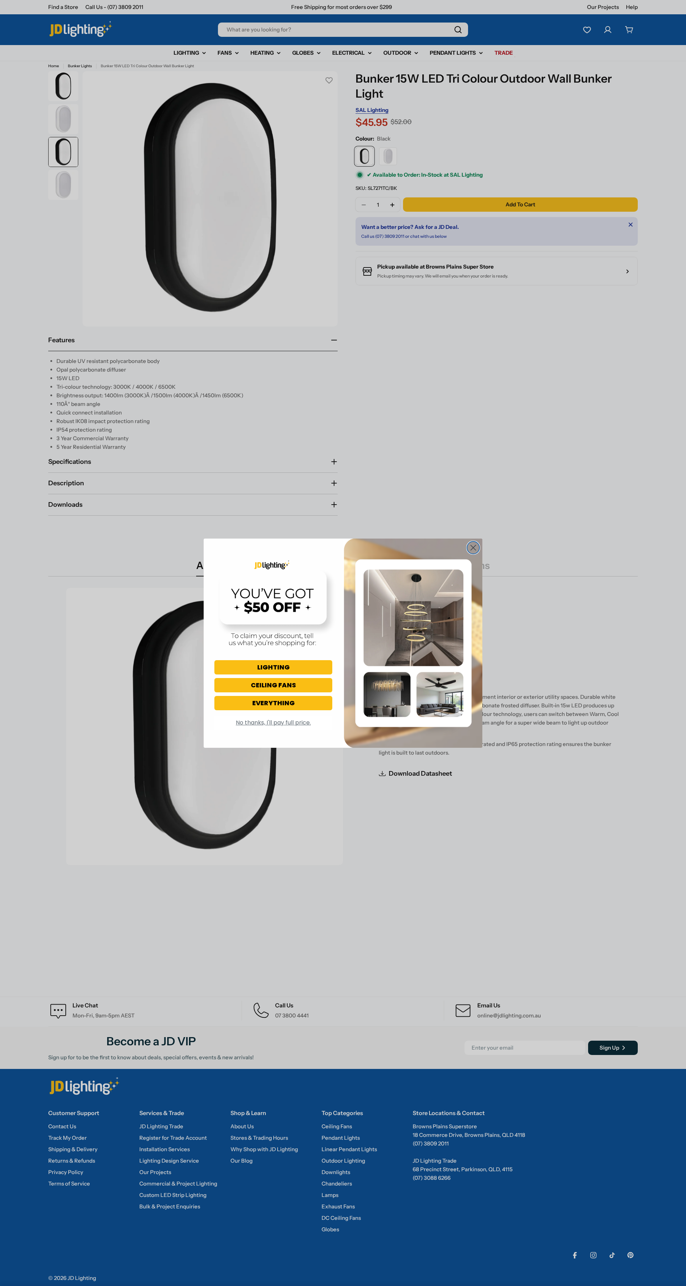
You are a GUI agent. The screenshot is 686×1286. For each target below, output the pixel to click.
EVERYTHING (273, 702)
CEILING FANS (273, 685)
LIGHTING (273, 667)
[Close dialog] (473, 547)
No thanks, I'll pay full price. (273, 722)
